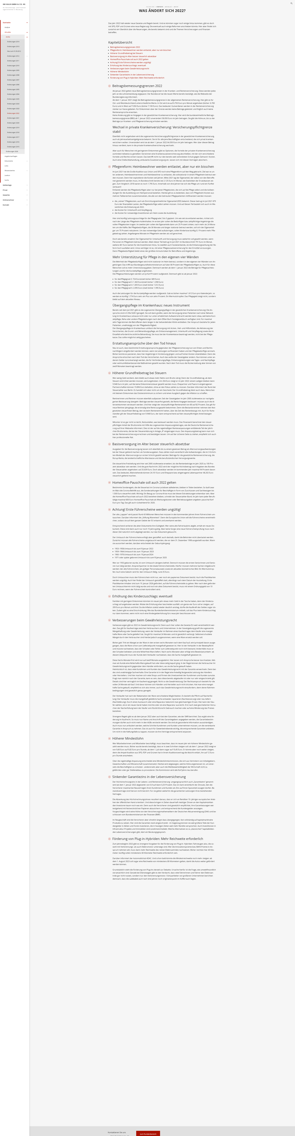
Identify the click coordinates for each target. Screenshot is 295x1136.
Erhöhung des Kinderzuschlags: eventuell (128, 65)
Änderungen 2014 (13, 42)
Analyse (7, 27)
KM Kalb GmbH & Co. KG (14, 6)
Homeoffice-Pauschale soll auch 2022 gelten (129, 59)
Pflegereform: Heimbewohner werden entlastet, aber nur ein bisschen (140, 50)
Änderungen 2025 (13, 99)
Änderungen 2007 (13, 80)
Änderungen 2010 (13, 66)
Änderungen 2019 (13, 128)
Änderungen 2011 (13, 61)
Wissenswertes (10, 170)
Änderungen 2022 (13, 113)
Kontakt (6, 205)
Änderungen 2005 (13, 89)
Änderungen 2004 (13, 94)
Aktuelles (8, 32)
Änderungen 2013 (13, 46)
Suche (7, 180)
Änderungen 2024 (13, 104)
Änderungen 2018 (13, 132)
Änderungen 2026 (12, 151)
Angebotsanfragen (11, 156)
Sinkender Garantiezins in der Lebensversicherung (132, 74)
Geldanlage (7, 185)
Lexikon (7, 175)
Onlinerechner (8, 200)
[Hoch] (110, 86)
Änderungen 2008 (13, 75)
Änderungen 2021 (13, 118)
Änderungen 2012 (13, 56)
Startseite (6, 22)
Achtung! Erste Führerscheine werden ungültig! (130, 62)
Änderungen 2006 (13, 85)
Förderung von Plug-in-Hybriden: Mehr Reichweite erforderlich (137, 78)
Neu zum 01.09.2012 (14, 51)
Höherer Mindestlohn (119, 71)
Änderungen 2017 (13, 137)
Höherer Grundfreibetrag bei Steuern (126, 53)
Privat (5, 190)
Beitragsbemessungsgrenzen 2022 (125, 47)
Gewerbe (6, 195)
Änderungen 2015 (13, 147)
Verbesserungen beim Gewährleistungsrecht (129, 68)
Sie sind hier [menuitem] (150, 6)
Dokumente (9, 161)
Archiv (8, 37)
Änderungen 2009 (13, 70)
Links (6, 166)
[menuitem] (158, 7)
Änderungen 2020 (13, 123)
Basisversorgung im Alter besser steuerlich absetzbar (133, 56)
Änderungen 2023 (13, 108)
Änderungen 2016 (13, 142)
